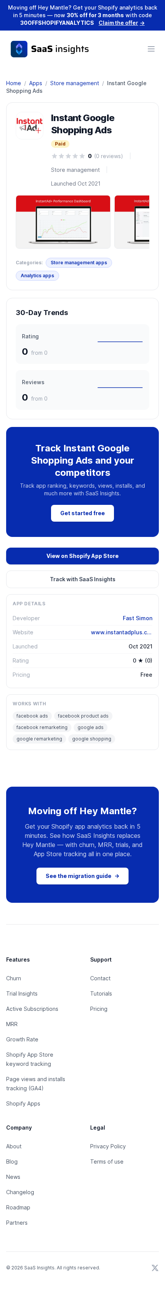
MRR (12, 1024)
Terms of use (107, 1161)
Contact (100, 978)
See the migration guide (82, 876)
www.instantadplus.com (121, 632)
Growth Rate (22, 1039)
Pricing (98, 1008)
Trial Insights (22, 993)
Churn (13, 978)
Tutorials (101, 993)
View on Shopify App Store (82, 556)
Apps (35, 83)
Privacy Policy (108, 1146)
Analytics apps (37, 275)
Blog (12, 1161)
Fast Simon (137, 618)
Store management (74, 83)
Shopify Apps (23, 1103)
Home (13, 83)
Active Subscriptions (32, 1008)
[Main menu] (151, 49)
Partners (17, 1222)
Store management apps (79, 262)
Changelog (20, 1192)
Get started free (82, 513)
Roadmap (18, 1207)
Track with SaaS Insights (83, 579)
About (13, 1146)
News (13, 1177)
